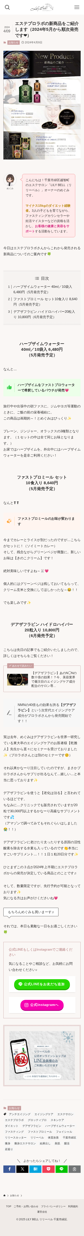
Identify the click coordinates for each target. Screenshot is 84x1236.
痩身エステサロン (25, 1143)
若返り (9, 1149)
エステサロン (65, 1114)
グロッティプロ (37, 1120)
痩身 (7, 1143)
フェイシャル (64, 1131)
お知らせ (13, 42)
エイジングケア (43, 1114)
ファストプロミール (40, 1131)
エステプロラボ (14, 1120)
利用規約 (73, 1206)
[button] (9, 1169)
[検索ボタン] (7, 7)
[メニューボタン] (76, 7)
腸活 (66, 1143)
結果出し (45, 1143)
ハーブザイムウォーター (60, 1125)
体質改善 (53, 1137)
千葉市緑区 (69, 1137)
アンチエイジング (19, 1114)
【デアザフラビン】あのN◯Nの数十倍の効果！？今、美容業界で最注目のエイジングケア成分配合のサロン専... (54, 679)
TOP (8, 1206)
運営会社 (42, 1211)
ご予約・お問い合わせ (26, 1206)
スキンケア (57, 1120)
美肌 (57, 1143)
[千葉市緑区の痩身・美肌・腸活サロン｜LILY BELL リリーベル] (42, 7)
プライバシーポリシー (53, 1206)
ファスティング (14, 1131)
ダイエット (11, 1125)
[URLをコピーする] (75, 1169)
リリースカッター (15, 1137)
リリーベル (37, 1137)
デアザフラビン (31, 1125)
